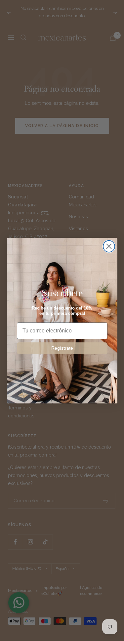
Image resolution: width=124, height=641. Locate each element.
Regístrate (62, 348)
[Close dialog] (109, 246)
